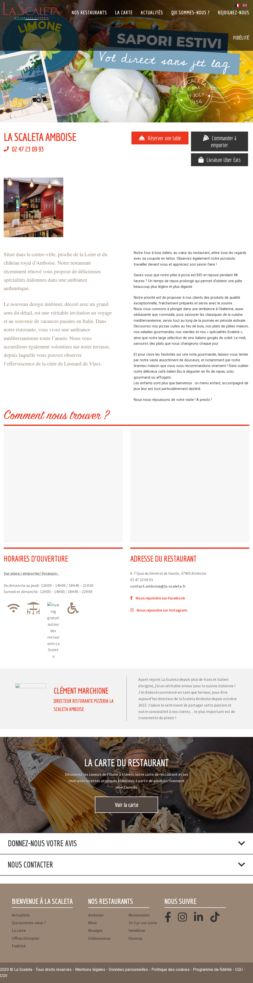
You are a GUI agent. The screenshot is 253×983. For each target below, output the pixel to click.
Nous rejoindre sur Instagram (162, 610)
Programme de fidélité (212, 969)
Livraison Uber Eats (224, 159)
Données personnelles (128, 969)
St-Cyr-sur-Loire (142, 922)
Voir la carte (126, 804)
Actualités (152, 12)
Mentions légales (90, 969)
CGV (3, 975)
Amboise (96, 915)
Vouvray (135, 938)
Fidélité (241, 38)
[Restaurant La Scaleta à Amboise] (33, 207)
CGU (239, 969)
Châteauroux (99, 938)
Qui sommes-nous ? (190, 12)
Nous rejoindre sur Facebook (160, 597)
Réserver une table (164, 138)
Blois (92, 922)
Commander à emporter (223, 141)
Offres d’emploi (25, 938)
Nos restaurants (89, 12)
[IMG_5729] (157, 207)
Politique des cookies (170, 969)
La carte (124, 12)
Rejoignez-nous (233, 12)
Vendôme (136, 930)
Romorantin (138, 915)
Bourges (95, 930)
